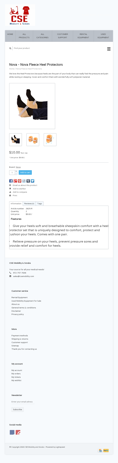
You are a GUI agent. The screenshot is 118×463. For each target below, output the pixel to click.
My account (106, 15)
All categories (42, 36)
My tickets (16, 377)
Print (14, 195)
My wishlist (16, 380)
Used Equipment (103, 36)
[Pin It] (19, 181)
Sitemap (15, 345)
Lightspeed (60, 447)
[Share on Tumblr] (28, 181)
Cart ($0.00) (90, 15)
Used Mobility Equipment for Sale (26, 301)
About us (16, 304)
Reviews (29, 203)
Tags (39, 203)
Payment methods (20, 335)
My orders (16, 373)
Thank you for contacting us (24, 349)
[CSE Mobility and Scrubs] (31, 15)
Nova (18, 167)
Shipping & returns (20, 339)
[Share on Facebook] (11, 181)
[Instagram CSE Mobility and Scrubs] (18, 432)
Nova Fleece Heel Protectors (29, 69)
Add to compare (19, 192)
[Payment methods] (100, 450)
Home (10, 34)
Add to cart (25, 172)
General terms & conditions (24, 307)
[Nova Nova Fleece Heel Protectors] (32, 106)
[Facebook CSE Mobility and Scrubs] (12, 432)
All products (24, 36)
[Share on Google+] (15, 181)
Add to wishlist (19, 189)
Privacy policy (18, 314)
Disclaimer (16, 311)
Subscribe (17, 409)
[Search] (10, 48)
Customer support (62, 36)
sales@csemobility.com (23, 276)
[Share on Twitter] (32, 181)
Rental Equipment (83, 36)
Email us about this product (24, 185)
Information (16, 203)
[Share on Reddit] (24, 181)
